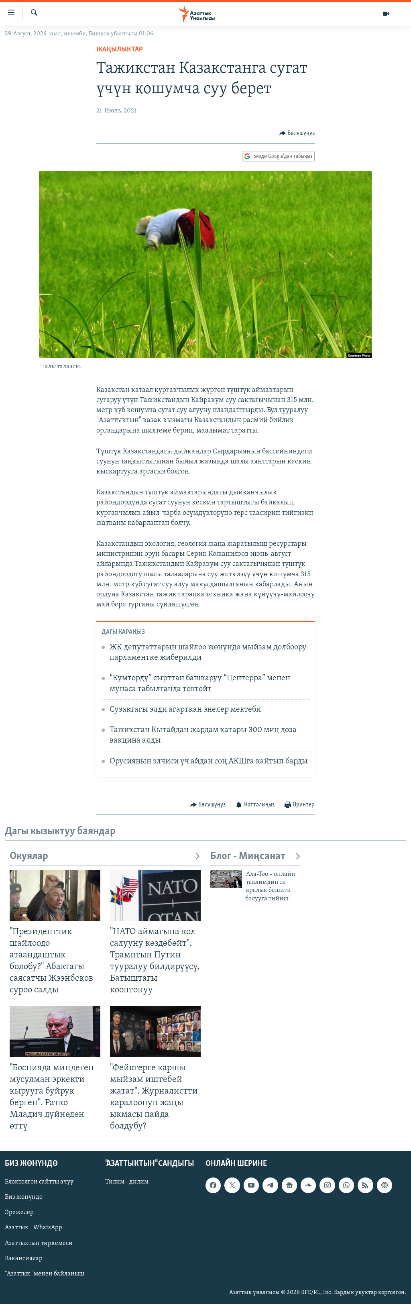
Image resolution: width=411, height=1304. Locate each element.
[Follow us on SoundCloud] (308, 1185)
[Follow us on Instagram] (327, 1185)
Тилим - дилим (127, 1182)
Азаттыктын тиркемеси (39, 1243)
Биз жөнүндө (24, 1197)
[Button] (297, 133)
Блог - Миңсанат (247, 856)
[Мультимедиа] (386, 13)
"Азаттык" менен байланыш (44, 1274)
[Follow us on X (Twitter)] (232, 1185)
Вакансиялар (24, 1258)
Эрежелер (19, 1213)
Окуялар (29, 856)
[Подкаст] (384, 1185)
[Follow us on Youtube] (251, 1185)
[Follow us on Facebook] (213, 1185)
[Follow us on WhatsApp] (346, 1185)
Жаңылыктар (119, 49)
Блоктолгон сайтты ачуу (39, 1182)
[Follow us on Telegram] (270, 1185)
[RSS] (365, 1185)
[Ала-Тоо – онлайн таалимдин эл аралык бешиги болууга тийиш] (226, 879)
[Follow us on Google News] (289, 1185)
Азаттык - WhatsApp (33, 1228)
